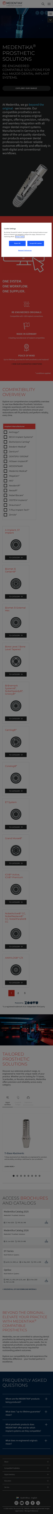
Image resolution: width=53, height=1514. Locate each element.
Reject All (17, 243)
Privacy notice (20, 237)
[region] (26, 240)
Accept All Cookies (36, 243)
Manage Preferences (25, 250)
